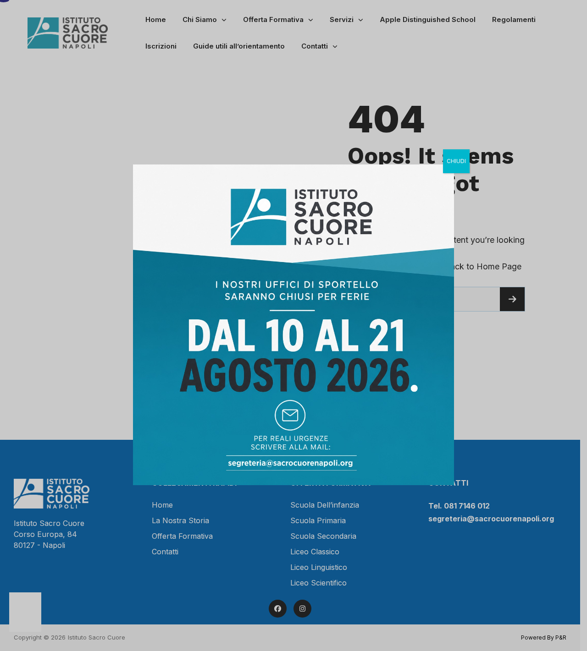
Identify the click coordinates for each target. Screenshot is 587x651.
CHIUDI (456, 161)
